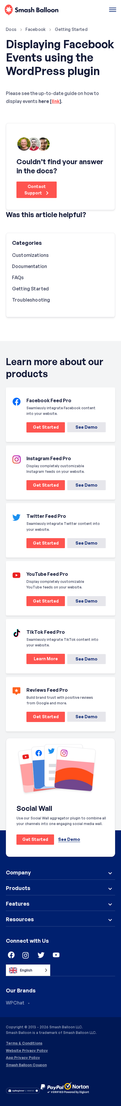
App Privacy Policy (23, 1058)
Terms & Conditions (24, 1043)
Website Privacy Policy (27, 1051)
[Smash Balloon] (31, 10)
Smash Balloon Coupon (26, 1065)
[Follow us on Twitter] (41, 955)
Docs (11, 29)
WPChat (15, 1003)
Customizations (30, 255)
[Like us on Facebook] (10, 955)
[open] (112, 10)
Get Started (42, 428)
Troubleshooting (31, 300)
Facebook (36, 29)
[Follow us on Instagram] (26, 955)
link (56, 101)
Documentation (29, 266)
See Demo (86, 427)
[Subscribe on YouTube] (56, 955)
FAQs (18, 277)
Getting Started (71, 29)
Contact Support (35, 189)
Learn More (42, 660)
